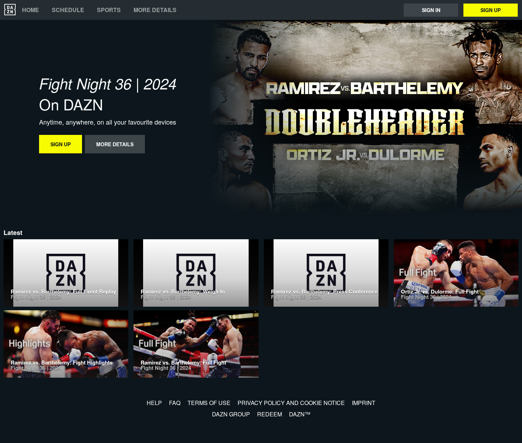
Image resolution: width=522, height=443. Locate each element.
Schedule (68, 10)
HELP (154, 403)
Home (30, 10)
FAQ (174, 403)
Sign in (431, 9)
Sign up (490, 9)
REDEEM (269, 414)
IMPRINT (363, 403)
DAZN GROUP (231, 414)
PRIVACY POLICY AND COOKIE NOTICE (291, 403)
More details (155, 10)
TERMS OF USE (208, 403)
